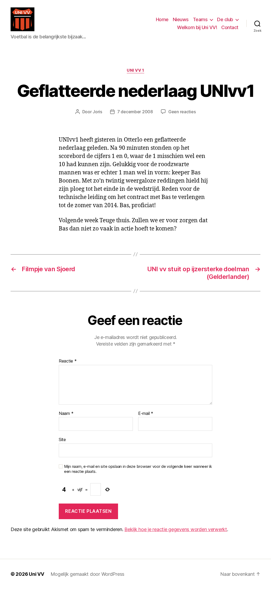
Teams (200, 19)
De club (225, 19)
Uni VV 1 (135, 70)
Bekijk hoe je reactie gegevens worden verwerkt (175, 529)
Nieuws (181, 19)
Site (62, 439)
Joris (97, 111)
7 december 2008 (135, 111)
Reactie (68, 361)
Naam (66, 413)
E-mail (145, 413)
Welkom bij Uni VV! (197, 27)
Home (162, 19)
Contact (229, 27)
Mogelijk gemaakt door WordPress (88, 574)
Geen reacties (182, 111)
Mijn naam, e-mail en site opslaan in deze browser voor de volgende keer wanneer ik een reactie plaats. (138, 469)
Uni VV (36, 574)
